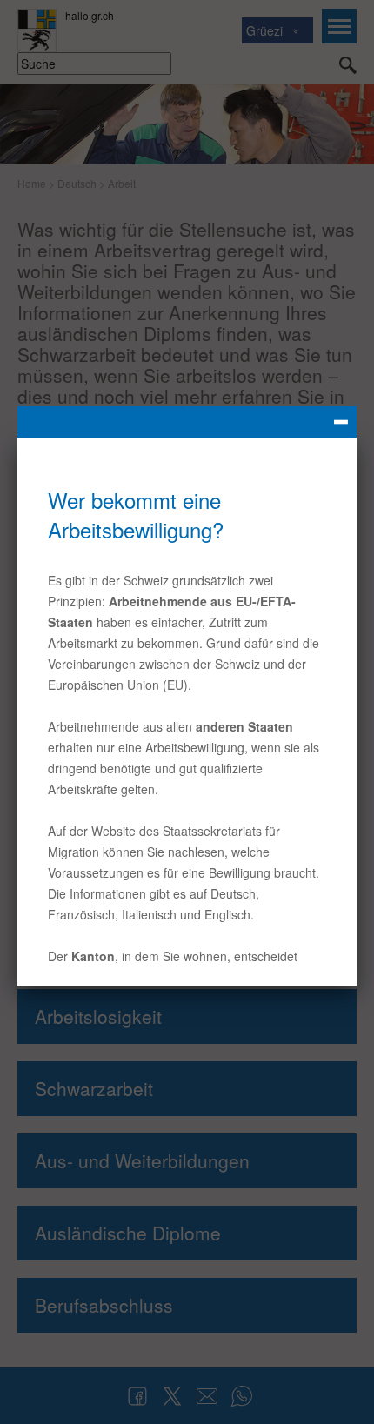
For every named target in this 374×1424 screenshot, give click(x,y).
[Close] (187, 422)
